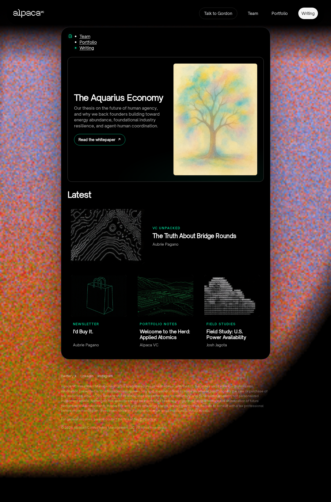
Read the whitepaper (96, 139)
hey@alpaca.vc (145, 419)
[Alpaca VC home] (28, 13)
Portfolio (280, 13)
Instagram (105, 376)
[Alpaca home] (70, 36)
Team (253, 13)
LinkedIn (87, 376)
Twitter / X (68, 376)
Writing (308, 13)
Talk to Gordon (218, 13)
